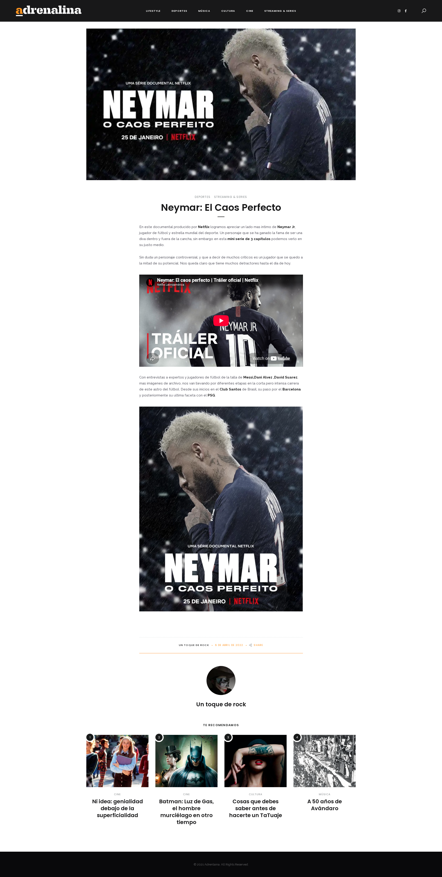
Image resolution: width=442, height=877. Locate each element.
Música (204, 11)
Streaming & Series (280, 11)
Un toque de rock (194, 645)
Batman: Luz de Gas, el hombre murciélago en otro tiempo (186, 812)
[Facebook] (406, 10)
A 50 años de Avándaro (324, 805)
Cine (249, 11)
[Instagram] (399, 10)
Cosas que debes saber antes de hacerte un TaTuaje (255, 808)
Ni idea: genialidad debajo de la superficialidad (117, 808)
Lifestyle (153, 11)
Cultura (228, 11)
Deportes (179, 11)
